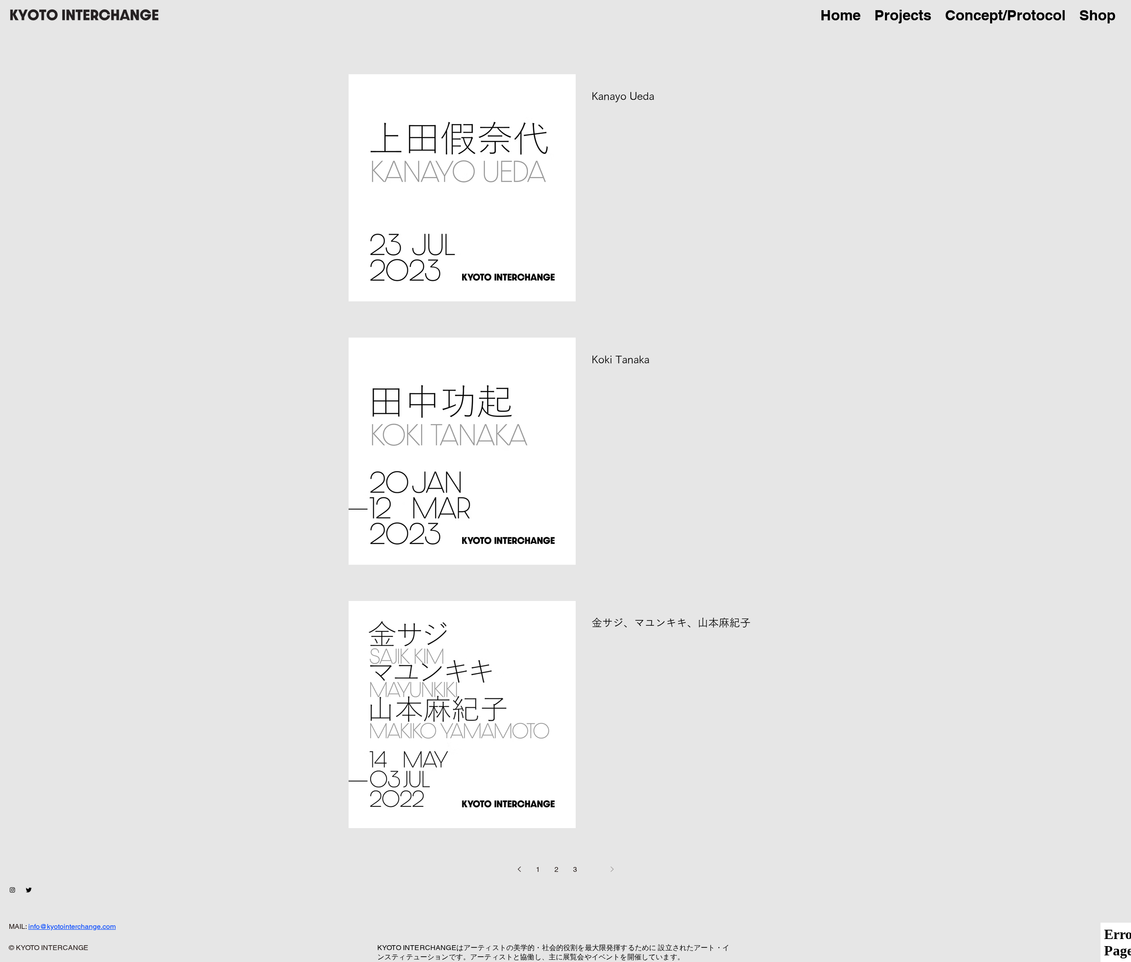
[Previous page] (519, 869)
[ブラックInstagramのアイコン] (12, 890)
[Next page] (612, 869)
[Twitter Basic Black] (28, 890)
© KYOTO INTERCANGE (48, 947)
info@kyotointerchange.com (72, 926)
